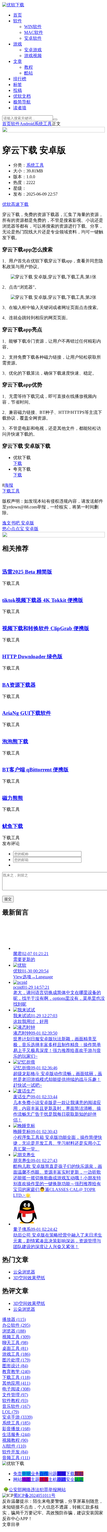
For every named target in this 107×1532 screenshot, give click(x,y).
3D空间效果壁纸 (29, 1277)
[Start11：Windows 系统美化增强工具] (53, 536)
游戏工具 (16, 1354)
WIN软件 (33, 26)
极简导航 (22, 102)
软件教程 (15, 1400)
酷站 (28, 73)
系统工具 (43, 123)
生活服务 (16, 1434)
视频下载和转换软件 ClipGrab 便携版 (45, 628)
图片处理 (16, 1360)
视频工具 (16, 1336)
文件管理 (15, 1394)
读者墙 (19, 107)
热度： (19, 182)
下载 (17, 463)
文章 (17, 61)
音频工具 (16, 1457)
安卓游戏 (33, 49)
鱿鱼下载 (12, 826)
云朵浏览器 (24, 1272)
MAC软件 (33, 32)
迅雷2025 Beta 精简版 (27, 572)
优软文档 (22, 96)
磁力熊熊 (12, 798)
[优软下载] (13, 4)
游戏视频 (33, 55)
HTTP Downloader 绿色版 (32, 656)
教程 (28, 67)
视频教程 (15, 1440)
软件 (17, 20)
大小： (19, 171)
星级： (19, 188)
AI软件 (14, 1446)
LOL (10, 1412)
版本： (19, 176)
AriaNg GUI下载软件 (26, 713)
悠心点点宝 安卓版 (20, 528)
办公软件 (16, 1325)
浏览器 (14, 1331)
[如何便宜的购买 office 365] (53, 131)
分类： (19, 165)
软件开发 (15, 1452)
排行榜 (19, 78)
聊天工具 (15, 1342)
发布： (19, 194)
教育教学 (16, 1371)
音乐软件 (16, 1406)
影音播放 (16, 1428)
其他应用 (16, 1383)
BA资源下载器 (19, 685)
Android (27, 123)
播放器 (14, 1319)
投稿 (17, 90)
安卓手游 (17, 1417)
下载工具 (11, 491)
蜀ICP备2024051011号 (34, 1495)
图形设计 (15, 1365)
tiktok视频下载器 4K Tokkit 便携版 (42, 600)
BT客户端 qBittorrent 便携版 (35, 769)
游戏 (17, 44)
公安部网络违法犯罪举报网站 (37, 1489)
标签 (17, 84)
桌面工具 (15, 1348)
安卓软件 (33, 38)
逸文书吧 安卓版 (18, 523)
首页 (17, 15)
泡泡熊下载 (15, 741)
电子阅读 (16, 1389)
